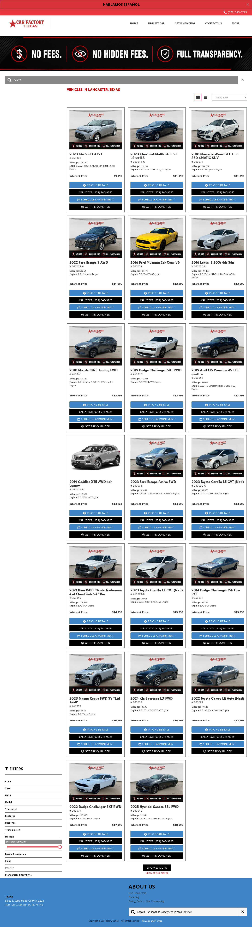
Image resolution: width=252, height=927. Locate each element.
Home (134, 23)
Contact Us (213, 23)
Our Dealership (137, 893)
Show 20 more (157, 867)
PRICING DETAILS (97, 185)
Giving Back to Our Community (146, 901)
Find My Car (156, 23)
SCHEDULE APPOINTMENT (97, 199)
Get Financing (185, 23)
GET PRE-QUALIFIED (97, 206)
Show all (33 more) (157, 872)
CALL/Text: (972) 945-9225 (95, 192)
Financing (134, 897)
